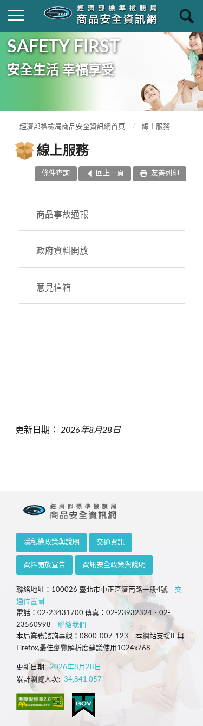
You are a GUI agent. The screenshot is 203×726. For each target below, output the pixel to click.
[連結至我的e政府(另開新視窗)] (83, 705)
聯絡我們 (72, 625)
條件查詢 (56, 173)
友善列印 (164, 173)
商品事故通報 (62, 214)
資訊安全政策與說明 (114, 565)
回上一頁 (110, 173)
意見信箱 (53, 287)
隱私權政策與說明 (51, 542)
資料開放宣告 (44, 565)
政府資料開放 (62, 251)
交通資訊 (110, 542)
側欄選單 (16, 16)
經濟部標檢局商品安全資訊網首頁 (72, 126)
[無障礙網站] (40, 701)
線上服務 (156, 126)
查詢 (187, 16)
